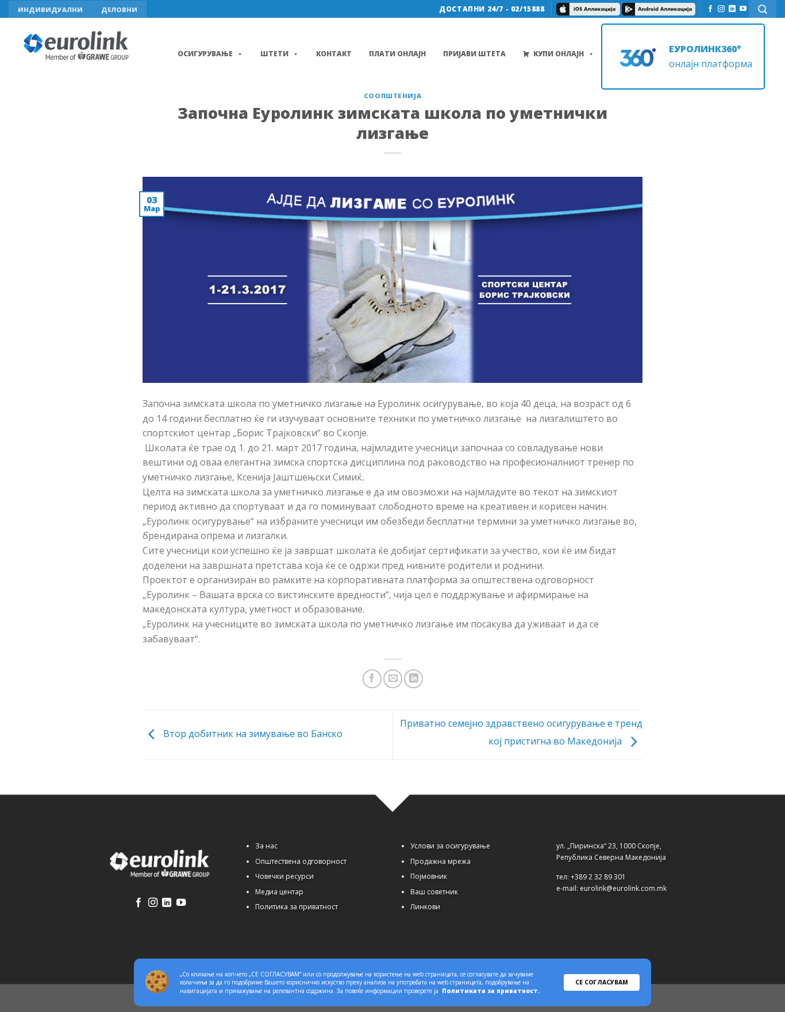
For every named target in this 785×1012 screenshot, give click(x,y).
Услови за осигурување (450, 846)
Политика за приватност (296, 907)
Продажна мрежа (440, 861)
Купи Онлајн (558, 54)
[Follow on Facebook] (710, 9)
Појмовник (428, 876)
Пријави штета (474, 54)
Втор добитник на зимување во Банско (252, 734)
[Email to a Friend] (392, 678)
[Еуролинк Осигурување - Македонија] (78, 46)
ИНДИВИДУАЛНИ (50, 9)
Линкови (425, 907)
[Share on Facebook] (372, 678)
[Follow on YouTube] (743, 9)
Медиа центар (279, 892)
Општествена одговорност (301, 861)
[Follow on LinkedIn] (732, 9)
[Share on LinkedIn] (413, 678)
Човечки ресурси (284, 876)
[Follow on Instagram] (721, 9)
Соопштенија (392, 95)
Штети (274, 54)
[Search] (762, 9)
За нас (266, 846)
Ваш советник (434, 892)
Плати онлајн (397, 54)
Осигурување (205, 54)
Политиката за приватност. (491, 991)
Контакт (334, 54)
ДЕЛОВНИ (119, 9)
